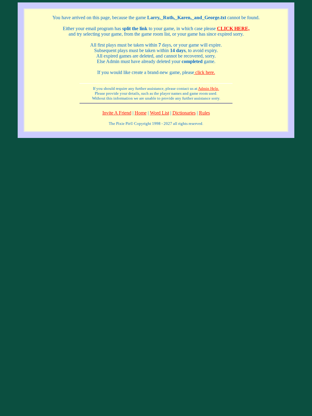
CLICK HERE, (233, 28)
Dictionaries (184, 112)
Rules (204, 112)
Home (141, 112)
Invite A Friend (116, 112)
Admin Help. (208, 88)
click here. (204, 72)
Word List (159, 112)
